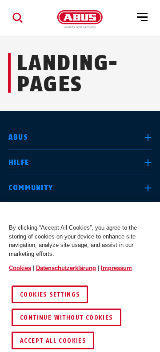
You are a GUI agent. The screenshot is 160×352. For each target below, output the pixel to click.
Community (30, 188)
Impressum (116, 268)
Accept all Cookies (53, 340)
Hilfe (18, 162)
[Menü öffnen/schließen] (142, 17)
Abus (18, 137)
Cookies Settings (50, 294)
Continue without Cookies (66, 317)
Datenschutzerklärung (66, 268)
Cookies (20, 268)
